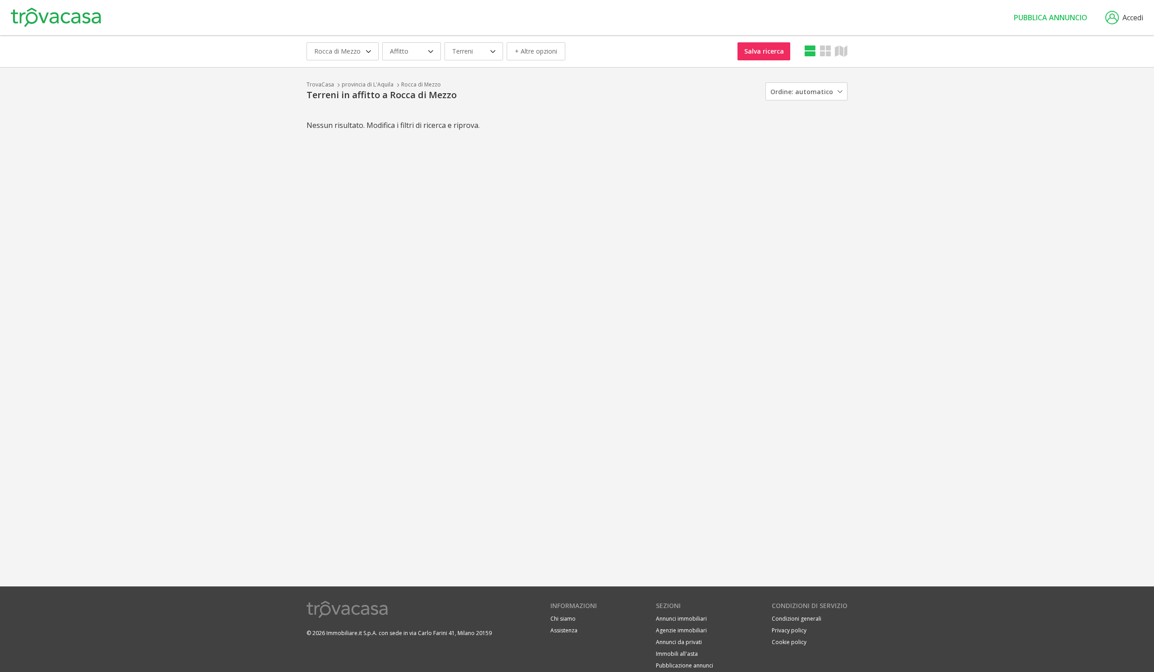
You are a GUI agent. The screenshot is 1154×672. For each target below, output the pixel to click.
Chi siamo (563, 618)
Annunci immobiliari (681, 618)
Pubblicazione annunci (684, 665)
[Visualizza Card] (825, 51)
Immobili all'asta (677, 654)
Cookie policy (789, 642)
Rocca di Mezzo (421, 84)
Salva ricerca (764, 51)
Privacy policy (789, 630)
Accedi (1132, 18)
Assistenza (563, 630)
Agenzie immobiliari (681, 630)
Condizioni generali (796, 618)
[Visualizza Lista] (810, 51)
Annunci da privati (679, 642)
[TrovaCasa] (56, 17)
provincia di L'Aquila (368, 84)
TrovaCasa (320, 84)
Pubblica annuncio (1050, 18)
